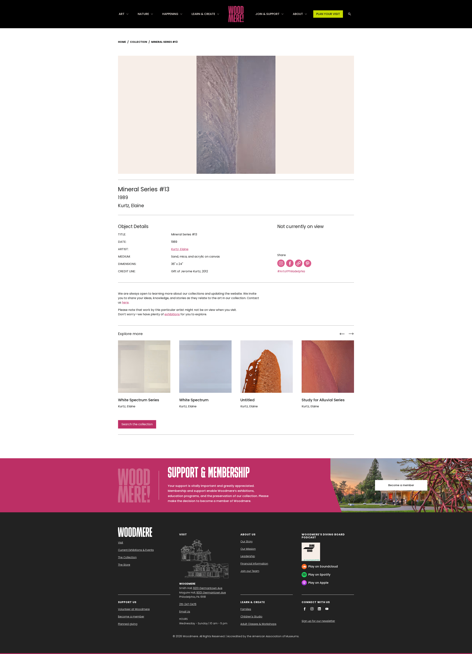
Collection (138, 42)
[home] (236, 14)
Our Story (246, 541)
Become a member (401, 485)
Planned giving (127, 623)
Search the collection (137, 424)
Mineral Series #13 (164, 42)
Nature (143, 14)
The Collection (127, 557)
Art (121, 14)
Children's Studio (251, 616)
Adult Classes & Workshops (258, 623)
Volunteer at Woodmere (134, 609)
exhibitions (172, 314)
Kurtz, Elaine (131, 206)
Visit (120, 542)
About (298, 14)
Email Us (184, 611)
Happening (170, 14)
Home (122, 42)
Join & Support (267, 14)
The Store (124, 564)
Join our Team (249, 571)
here (125, 302)
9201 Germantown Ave (207, 588)
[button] (124, 14)
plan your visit (328, 14)
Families (245, 609)
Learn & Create (203, 14)
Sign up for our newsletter (318, 621)
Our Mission (248, 548)
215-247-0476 (187, 604)
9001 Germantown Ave (211, 592)
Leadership (247, 556)
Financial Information (254, 563)
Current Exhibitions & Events (136, 549)
